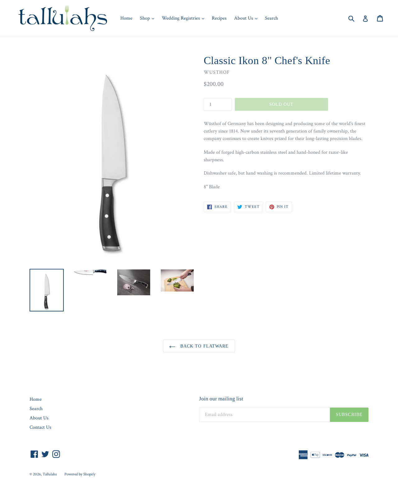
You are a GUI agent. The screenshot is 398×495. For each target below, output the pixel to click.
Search (271, 18)
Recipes (219, 18)
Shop (148, 18)
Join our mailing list (221, 399)
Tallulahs (50, 474)
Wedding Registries (184, 18)
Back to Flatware (203, 346)
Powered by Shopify (79, 474)
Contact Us (40, 427)
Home (126, 18)
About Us (247, 18)
